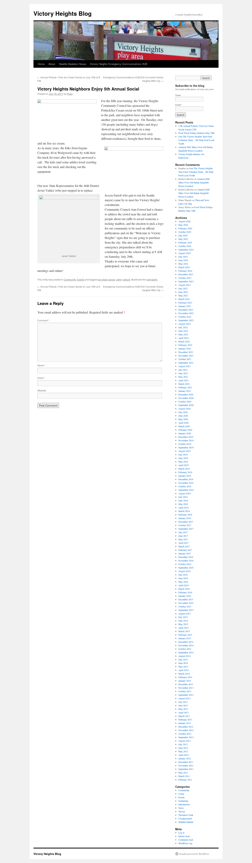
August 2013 (184, 698)
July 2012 (183, 744)
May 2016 (183, 581)
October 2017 (184, 525)
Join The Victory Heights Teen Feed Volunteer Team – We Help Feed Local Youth (196, 140)
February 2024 (185, 270)
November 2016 (186, 560)
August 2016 (184, 571)
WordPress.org (185, 843)
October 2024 (184, 246)
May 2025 (183, 238)
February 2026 (185, 228)
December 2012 (185, 726)
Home (41, 64)
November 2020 (186, 398)
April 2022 (183, 337)
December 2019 (185, 436)
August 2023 (184, 284)
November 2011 (186, 765)
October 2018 (184, 486)
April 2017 (183, 542)
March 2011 (184, 776)
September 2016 (186, 567)
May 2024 (183, 263)
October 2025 (184, 231)
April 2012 (183, 754)
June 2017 (183, 535)
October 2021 (184, 359)
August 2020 (184, 408)
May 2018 (183, 504)
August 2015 (184, 613)
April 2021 (183, 380)
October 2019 (184, 443)
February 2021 (185, 387)
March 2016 (184, 588)
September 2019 (186, 447)
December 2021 (185, 352)
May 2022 (183, 334)
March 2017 (184, 546)
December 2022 (185, 309)
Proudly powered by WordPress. (194, 853)
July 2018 (183, 496)
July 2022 (183, 327)
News (181, 807)
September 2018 (186, 489)
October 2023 (184, 277)
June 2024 (183, 260)
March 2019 (184, 468)
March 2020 (184, 426)
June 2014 (183, 663)
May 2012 (183, 751)
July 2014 (183, 659)
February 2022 (185, 344)
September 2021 (186, 362)
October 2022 (184, 316)
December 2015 (185, 599)
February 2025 (185, 242)
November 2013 (186, 687)
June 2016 (183, 578)
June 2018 (183, 500)
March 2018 (184, 511)
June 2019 (183, 458)
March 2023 (184, 299)
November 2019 (186, 440)
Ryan (70, 93)
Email (41, 377)
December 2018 (185, 479)
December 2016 (185, 557)
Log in (181, 832)
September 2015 (186, 610)
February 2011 (185, 779)
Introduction (184, 804)
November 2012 (186, 730)
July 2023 (183, 288)
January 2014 (184, 680)
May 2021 (183, 376)
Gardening (183, 800)
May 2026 (183, 224)
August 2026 (184, 221)
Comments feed (185, 839)
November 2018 (186, 482)
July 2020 (183, 412)
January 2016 (184, 595)
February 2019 (185, 472)
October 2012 (184, 733)
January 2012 (184, 758)
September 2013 (186, 694)
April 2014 (183, 670)
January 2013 (184, 723)
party (118, 279)
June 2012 (183, 747)
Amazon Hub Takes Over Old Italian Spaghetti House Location (194, 182)
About (51, 64)
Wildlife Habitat (185, 822)
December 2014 (185, 641)
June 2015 (183, 620)
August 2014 (184, 655)
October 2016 (184, 564)
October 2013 (184, 691)
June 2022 (183, 330)
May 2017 (183, 539)
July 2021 (183, 369)
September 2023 (186, 281)
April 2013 (183, 712)
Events (80, 279)
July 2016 (183, 574)
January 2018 (184, 518)
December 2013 (185, 684)
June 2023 (183, 291)
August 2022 (184, 323)
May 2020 (183, 419)
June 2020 (183, 415)
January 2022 (184, 348)
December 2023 (185, 274)
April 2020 (183, 422)
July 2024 (183, 256)
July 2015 (183, 617)
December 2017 (185, 521)
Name (41, 365)
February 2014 (185, 677)
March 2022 (184, 341)
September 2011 (186, 769)
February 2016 (185, 592)
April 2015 (183, 627)
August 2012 (184, 740)
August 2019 (184, 451)
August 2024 (184, 253)
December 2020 (185, 394)
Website (41, 390)
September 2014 (186, 652)
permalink (152, 279)
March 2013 (184, 716)
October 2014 (184, 648)
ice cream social (106, 279)
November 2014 (186, 645)
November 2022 (186, 313)
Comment (43, 320)
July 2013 (183, 701)
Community (70, 279)
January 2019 (184, 475)
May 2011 (183, 772)
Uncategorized (185, 818)
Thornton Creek (185, 814)
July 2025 (183, 235)
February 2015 (185, 634)
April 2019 (183, 465)
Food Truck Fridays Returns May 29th (196, 132)
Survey (181, 811)
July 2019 (183, 454)
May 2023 (183, 295)
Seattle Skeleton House (72, 64)
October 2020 (184, 401)
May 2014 (183, 666)
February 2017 (185, 549)
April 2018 (183, 507)
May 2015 (183, 624)
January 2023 (184, 306)
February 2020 (185, 429)
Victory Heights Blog (62, 13)
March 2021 (184, 383)
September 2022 (186, 320)
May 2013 (183, 708)
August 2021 (184, 366)
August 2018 (184, 493)
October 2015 (184, 606)
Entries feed (183, 836)
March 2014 (184, 673)
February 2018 (185, 514)
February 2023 (185, 302)
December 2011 (185, 761)
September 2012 (186, 737)
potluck (126, 279)
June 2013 (183, 705)
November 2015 (186, 602)
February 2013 (185, 719)
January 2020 (184, 433)
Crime (181, 793)
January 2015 (184, 638)
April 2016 (183, 585)
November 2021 (186, 355)
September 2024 (186, 249)
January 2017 (184, 553)
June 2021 (183, 373)
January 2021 (184, 390)
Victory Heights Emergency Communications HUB (118, 64)
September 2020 (186, 405)
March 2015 (184, 631)
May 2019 (183, 461)
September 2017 (186, 528)
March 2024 (184, 267)
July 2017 (183, 532)
